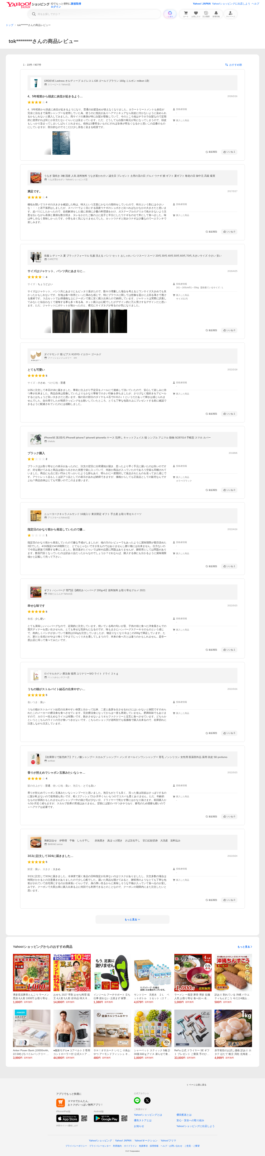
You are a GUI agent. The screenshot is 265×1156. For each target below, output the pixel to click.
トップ (9, 25)
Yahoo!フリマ (168, 1140)
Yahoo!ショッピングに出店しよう (231, 3)
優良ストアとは (143, 1120)
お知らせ (139, 1126)
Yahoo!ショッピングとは (148, 1114)
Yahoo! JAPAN (202, 3)
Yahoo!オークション (146, 1140)
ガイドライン (130, 1146)
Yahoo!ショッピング (100, 1140)
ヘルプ (255, 3)
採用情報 (154, 1146)
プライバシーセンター (100, 1146)
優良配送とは (184, 1114)
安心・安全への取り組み (190, 1120)
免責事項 (143, 1146)
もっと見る (243, 946)
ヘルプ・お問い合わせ (171, 1146)
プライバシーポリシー (76, 1146)
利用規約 (117, 1146)
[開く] (61, 143)
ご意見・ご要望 (192, 1146)
